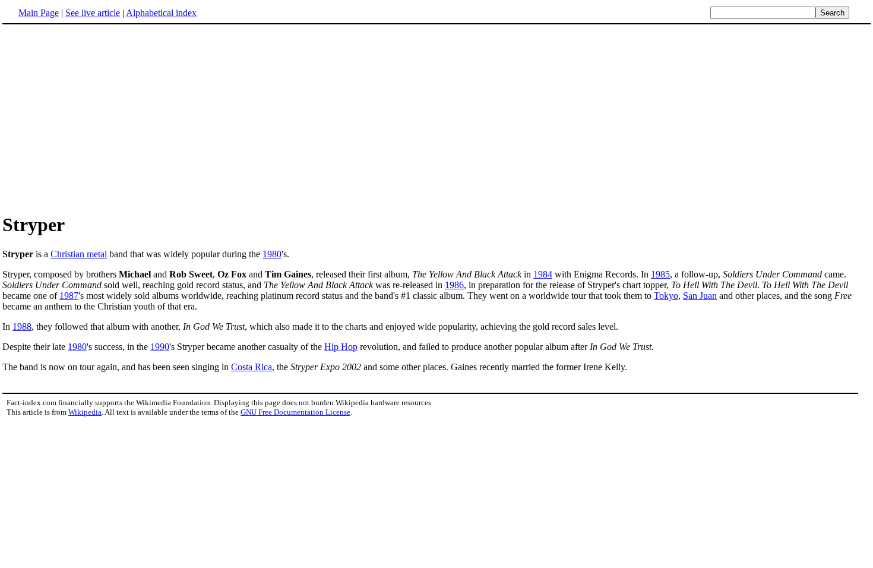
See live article (92, 13)
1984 (542, 274)
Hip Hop (341, 347)
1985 (660, 274)
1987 (68, 296)
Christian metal (78, 254)
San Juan (700, 296)
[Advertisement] (436, 118)
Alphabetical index (161, 13)
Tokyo (666, 296)
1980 (271, 254)
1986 (454, 285)
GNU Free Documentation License (295, 412)
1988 (21, 326)
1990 (159, 347)
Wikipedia (85, 412)
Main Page (38, 13)
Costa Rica (251, 367)
